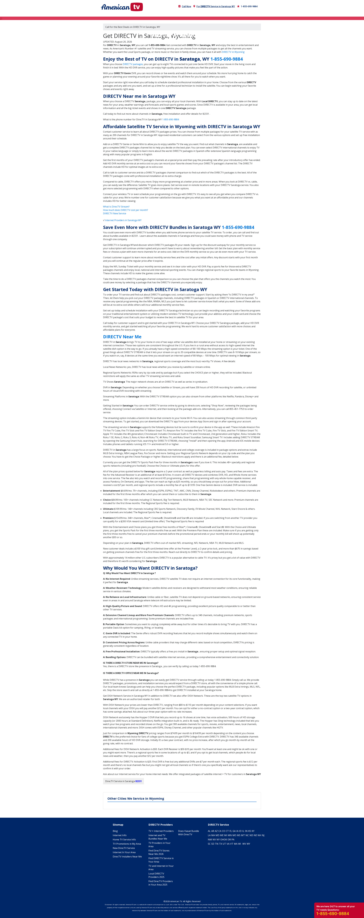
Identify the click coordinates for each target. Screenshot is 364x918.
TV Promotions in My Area (127, 843)
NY (218, 839)
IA (237, 831)
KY (253, 831)
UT (224, 843)
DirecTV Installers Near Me (127, 856)
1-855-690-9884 (249, 6)
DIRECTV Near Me (122, 337)
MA (213, 835)
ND (251, 835)
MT (243, 835)
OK (225, 839)
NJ (263, 835)
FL (230, 831)
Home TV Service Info (124, 839)
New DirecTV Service (124, 848)
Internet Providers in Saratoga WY (123, 220)
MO (234, 835)
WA (235, 843)
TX (220, 843)
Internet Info (120, 835)
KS (249, 831)
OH (222, 839)
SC (209, 843)
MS (238, 835)
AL (209, 831)
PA (232, 839)
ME (222, 835)
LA (209, 835)
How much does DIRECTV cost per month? (125, 210)
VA (228, 843)
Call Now (186, 6)
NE (255, 835)
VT (231, 843)
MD (217, 835)
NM (210, 839)
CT (227, 831)
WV (244, 843)
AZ (216, 831)
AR (212, 831)
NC (247, 835)
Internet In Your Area (124, 852)
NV (214, 839)
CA (219, 831)
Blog (115, 831)
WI (239, 843)
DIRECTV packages (133, 64)
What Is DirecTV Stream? (116, 206)
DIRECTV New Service (114, 213)
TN (216, 843)
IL (243, 831)
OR (229, 839)
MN (230, 835)
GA (234, 831)
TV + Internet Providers (161, 831)
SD (212, 843)
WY (248, 843)
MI (225, 835)
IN (246, 831)
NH (259, 835)
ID (240, 831)
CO (223, 831)
